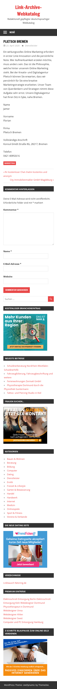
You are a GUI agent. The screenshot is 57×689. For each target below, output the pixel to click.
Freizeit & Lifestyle (16, 485)
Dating (10, 474)
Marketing (9, 163)
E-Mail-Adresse (12, 263)
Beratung (11, 462)
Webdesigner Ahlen (13, 614)
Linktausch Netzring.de (14, 582)
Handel (10, 493)
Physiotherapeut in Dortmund (18, 606)
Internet (11, 501)
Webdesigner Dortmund (32, 602)
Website (7, 276)
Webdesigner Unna (13, 610)
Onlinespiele (13, 508)
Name (7, 251)
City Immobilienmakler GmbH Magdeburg (31, 179)
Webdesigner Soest (13, 618)
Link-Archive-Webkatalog (28, 10)
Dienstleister (31, 45)
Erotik (10, 482)
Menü (12, 32)
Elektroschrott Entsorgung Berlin (19, 599)
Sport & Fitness (14, 512)
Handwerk (12, 497)
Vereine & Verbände (17, 516)
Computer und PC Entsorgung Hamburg (23, 622)
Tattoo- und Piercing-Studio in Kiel (24, 392)
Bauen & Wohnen (16, 458)
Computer (12, 470)
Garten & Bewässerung (18, 489)
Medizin (11, 505)
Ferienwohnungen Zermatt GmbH (24, 381)
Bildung (11, 466)
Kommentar (10, 209)
